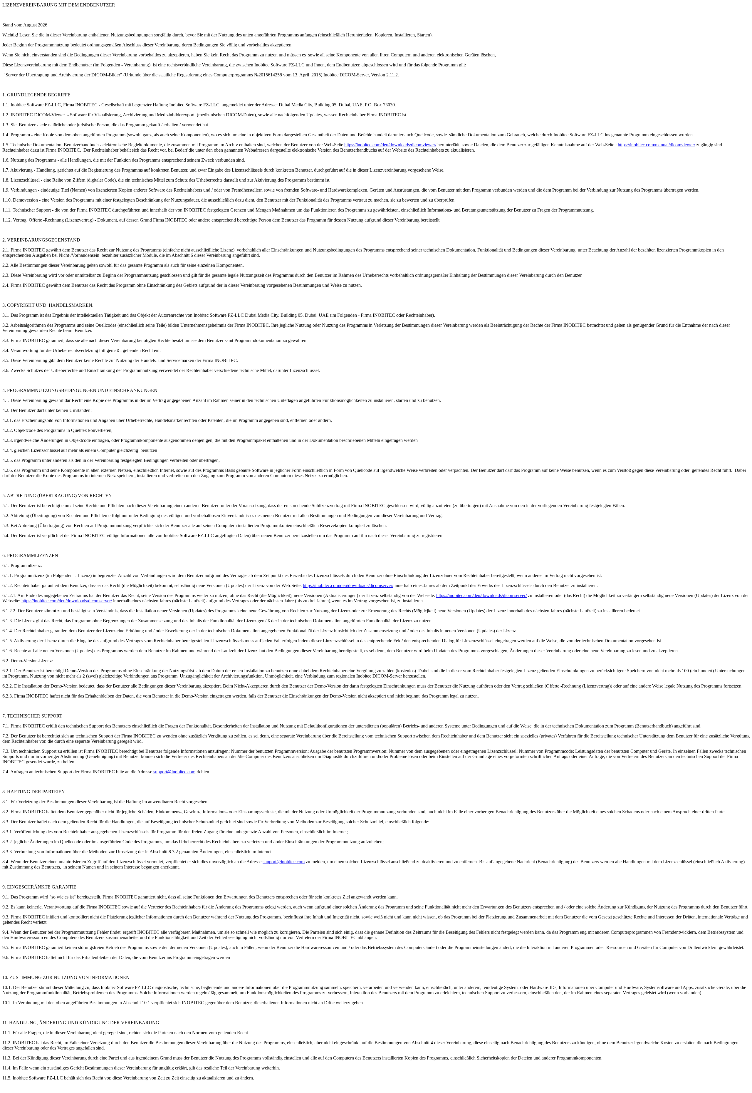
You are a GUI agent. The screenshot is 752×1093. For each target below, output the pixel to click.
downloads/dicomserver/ (370, 585)
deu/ (344, 585)
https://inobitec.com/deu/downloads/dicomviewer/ (390, 144)
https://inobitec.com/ (321, 585)
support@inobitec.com (174, 771)
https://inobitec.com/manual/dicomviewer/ (656, 144)
